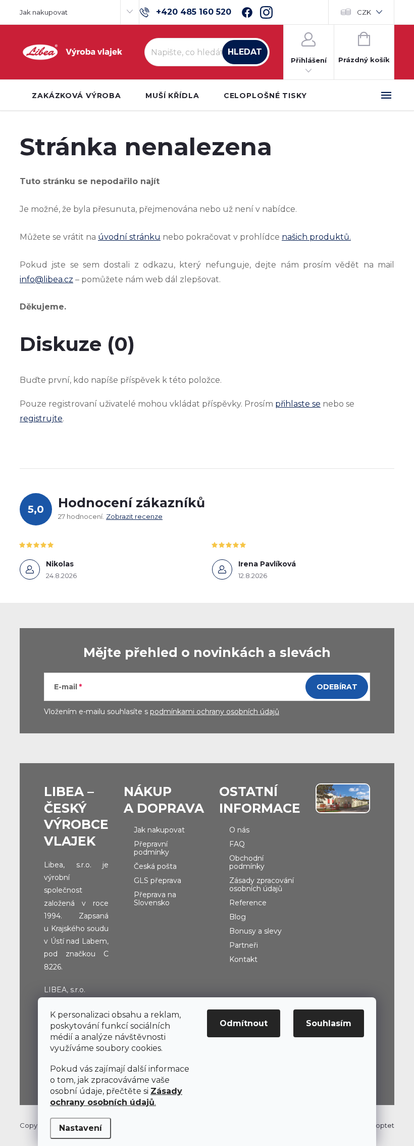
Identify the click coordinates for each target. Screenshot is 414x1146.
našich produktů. (316, 237)
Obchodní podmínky (247, 862)
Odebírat (337, 686)
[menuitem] (76, 95)
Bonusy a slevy (255, 931)
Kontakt (243, 959)
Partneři (243, 945)
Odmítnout (244, 1023)
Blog (237, 916)
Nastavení (80, 1128)
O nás (239, 829)
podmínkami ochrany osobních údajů (214, 711)
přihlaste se (298, 404)
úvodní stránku (129, 237)
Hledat (245, 52)
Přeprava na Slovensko (155, 898)
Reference (248, 902)
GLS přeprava (157, 880)
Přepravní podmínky (151, 848)
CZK (364, 12)
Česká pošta (155, 866)
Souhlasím (328, 1023)
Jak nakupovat (44, 12)
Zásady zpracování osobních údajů (261, 884)
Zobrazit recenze (134, 516)
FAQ (237, 844)
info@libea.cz (46, 279)
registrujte (41, 418)
